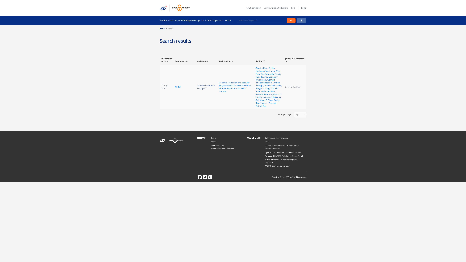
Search (213, 141)
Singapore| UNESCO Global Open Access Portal (284, 156)
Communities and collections (222, 149)
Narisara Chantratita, (266, 71)
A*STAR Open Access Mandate (277, 166)
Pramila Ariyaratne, (273, 85)
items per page (284, 114)
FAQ (293, 8)
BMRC (178, 87)
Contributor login (217, 145)
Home (162, 29)
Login (303, 8)
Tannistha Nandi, (273, 74)
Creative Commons (272, 149)
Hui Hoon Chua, (268, 91)
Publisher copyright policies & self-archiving (282, 145)
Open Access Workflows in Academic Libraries (283, 152)
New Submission (253, 8)
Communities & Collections (276, 8)
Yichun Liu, (268, 97)
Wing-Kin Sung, (263, 88)
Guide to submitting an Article (276, 138)
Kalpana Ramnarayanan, (267, 94)
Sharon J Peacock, (268, 103)
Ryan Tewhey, (262, 77)
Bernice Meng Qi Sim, (265, 68)
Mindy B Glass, (267, 100)
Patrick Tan (261, 106)
